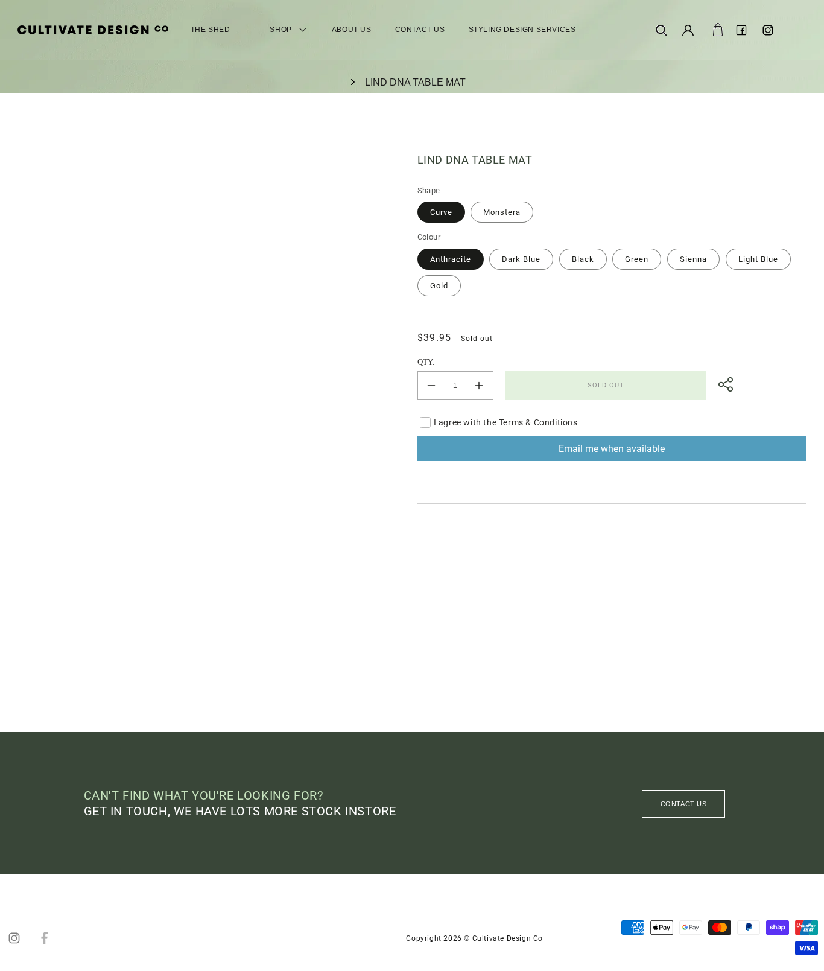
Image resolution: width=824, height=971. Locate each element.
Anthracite (450, 259)
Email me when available (612, 448)
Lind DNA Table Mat (415, 82)
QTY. (426, 361)
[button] (661, 30)
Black (583, 259)
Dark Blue (521, 259)
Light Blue (758, 259)
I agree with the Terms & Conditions (506, 422)
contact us (684, 803)
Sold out (606, 385)
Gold (439, 285)
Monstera (502, 212)
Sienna (693, 259)
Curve (441, 212)
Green (636, 259)
